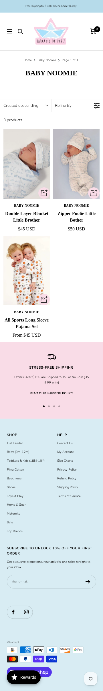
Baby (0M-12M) (18, 452)
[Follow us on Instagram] (26, 612)
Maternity (13, 513)
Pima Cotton (15, 469)
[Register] (88, 582)
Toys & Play (15, 496)
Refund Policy (66, 478)
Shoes (11, 487)
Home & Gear (16, 505)
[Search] (20, 31)
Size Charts (65, 461)
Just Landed (15, 443)
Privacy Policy (67, 469)
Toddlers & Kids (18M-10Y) (26, 461)
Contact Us (65, 443)
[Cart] (93, 31)
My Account (65, 452)
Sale (10, 522)
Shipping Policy (67, 487)
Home (27, 60)
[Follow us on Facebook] (13, 612)
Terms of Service (69, 496)
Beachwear (15, 478)
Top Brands (15, 531)
